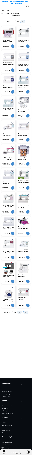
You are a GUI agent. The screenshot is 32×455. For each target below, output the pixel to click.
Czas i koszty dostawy (8, 442)
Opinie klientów (6, 430)
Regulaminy (5, 408)
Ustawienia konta (6, 396)
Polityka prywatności (7, 411)
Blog (3, 433)
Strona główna (5, 10)
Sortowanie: (16, 15)
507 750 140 (28, 7)
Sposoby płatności (7, 445)
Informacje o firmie (7, 425)
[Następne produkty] (19, 312)
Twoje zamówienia (7, 391)
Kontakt (4, 423)
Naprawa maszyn (7, 428)
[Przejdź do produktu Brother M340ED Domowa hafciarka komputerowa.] (24, 244)
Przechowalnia (6, 389)
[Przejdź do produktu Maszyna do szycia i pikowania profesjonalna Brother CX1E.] (8, 127)
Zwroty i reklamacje (7, 413)
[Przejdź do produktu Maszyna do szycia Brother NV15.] (24, 79)
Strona (9, 22)
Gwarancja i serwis (7, 406)
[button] (12, 29)
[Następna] (30, 2)
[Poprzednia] (1, 2)
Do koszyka (12, 46)
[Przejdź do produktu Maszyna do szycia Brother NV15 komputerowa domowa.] (8, 102)
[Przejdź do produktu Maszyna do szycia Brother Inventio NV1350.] (24, 57)
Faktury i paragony (7, 394)
